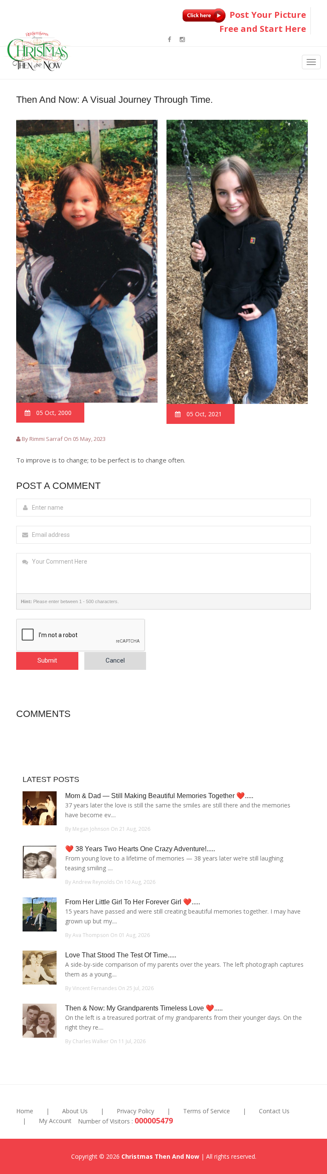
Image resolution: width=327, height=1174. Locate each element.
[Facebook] (169, 39)
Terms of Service (206, 1111)
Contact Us (274, 1111)
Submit (47, 660)
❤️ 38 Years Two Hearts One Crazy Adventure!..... (140, 848)
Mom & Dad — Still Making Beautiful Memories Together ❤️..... (159, 795)
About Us (75, 1111)
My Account (55, 1121)
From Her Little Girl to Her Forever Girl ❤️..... (132, 902)
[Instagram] (182, 39)
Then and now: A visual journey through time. (114, 99)
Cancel (115, 660)
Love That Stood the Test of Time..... (120, 955)
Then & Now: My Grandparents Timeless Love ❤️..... (144, 1008)
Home (24, 1111)
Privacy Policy (135, 1111)
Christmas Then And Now (160, 1156)
